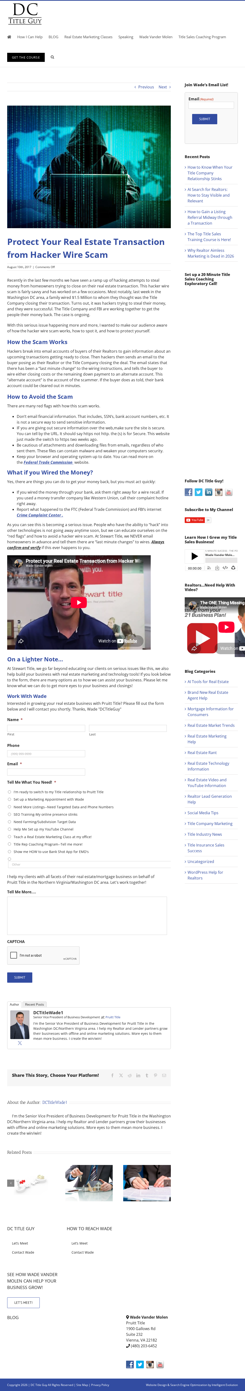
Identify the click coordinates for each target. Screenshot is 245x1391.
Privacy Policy (100, 1385)
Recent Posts (34, 1004)
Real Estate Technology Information (208, 766)
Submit (19, 977)
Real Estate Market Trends (211, 725)
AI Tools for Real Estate (208, 681)
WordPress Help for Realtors (205, 875)
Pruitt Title (113, 1017)
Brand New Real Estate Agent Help (208, 695)
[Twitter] (20, 1043)
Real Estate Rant (202, 752)
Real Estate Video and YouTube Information (207, 782)
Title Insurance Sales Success (206, 847)
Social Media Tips (203, 812)
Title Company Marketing (210, 823)
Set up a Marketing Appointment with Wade (49, 799)
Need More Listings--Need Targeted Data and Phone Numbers (64, 807)
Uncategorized (201, 861)
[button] (52, 57)
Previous (146, 87)
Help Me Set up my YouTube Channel (43, 829)
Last (92, 734)
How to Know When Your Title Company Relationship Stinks (210, 173)
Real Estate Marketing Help (207, 738)
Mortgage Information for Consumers (211, 711)
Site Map (82, 1385)
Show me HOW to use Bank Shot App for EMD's (51, 851)
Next (163, 87)
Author (14, 1004)
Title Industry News (205, 834)
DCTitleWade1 (48, 1012)
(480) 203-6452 (144, 1345)
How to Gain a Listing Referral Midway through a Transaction (210, 217)
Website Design (156, 1385)
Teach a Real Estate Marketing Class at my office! (53, 837)
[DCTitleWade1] (19, 1013)
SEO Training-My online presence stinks (46, 814)
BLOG (13, 1317)
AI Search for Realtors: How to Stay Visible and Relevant (209, 195)
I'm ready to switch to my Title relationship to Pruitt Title (59, 792)
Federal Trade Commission (48, 462)
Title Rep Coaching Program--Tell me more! (48, 844)
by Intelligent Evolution (223, 1385)
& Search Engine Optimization (187, 1385)
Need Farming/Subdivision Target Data (45, 822)
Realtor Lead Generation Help (210, 799)
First (10, 734)
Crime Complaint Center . (40, 515)
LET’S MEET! (23, 1302)
